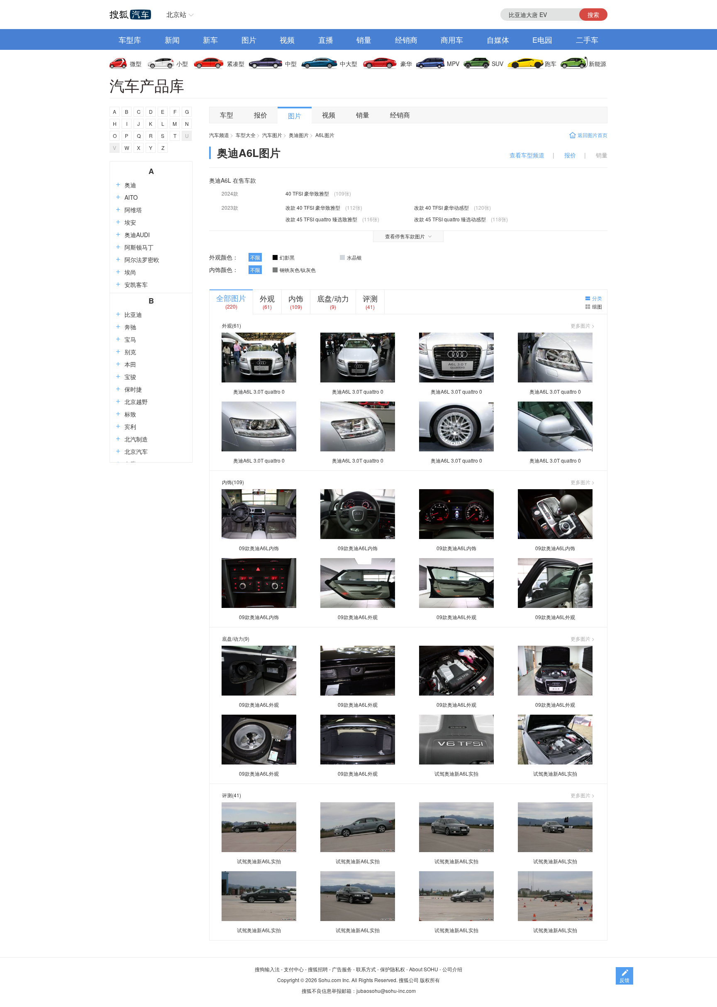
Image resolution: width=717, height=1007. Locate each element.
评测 (370, 298)
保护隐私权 (392, 969)
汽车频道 (219, 134)
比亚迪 (133, 314)
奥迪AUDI (137, 234)
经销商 (406, 39)
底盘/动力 (333, 298)
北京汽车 (136, 451)
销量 (363, 39)
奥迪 (130, 185)
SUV (497, 63)
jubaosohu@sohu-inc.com (386, 990)
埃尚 (130, 272)
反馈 (624, 979)
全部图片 (231, 298)
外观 (267, 298)
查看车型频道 (527, 155)
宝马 (130, 339)
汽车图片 (272, 134)
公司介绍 (452, 969)
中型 (291, 63)
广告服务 (342, 969)
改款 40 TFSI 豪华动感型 (441, 207)
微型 (135, 63)
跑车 (550, 63)
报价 (260, 115)
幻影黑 (287, 257)
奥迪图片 (299, 134)
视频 (287, 39)
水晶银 (354, 257)
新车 (210, 39)
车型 (226, 115)
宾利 (130, 426)
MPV (453, 63)
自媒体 (498, 39)
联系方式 (366, 969)
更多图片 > (583, 325)
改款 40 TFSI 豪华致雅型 (312, 207)
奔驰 (130, 327)
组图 (597, 306)
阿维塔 (133, 210)
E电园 (542, 39)
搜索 (593, 14)
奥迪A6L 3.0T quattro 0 (259, 391)
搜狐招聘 (318, 969)
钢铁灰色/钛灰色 (298, 269)
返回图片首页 (592, 134)
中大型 (348, 63)
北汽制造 (136, 439)
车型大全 (246, 134)
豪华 (406, 63)
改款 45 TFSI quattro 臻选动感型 (450, 219)
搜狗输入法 (267, 969)
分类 (597, 297)
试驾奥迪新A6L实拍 (456, 773)
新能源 (597, 63)
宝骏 (130, 376)
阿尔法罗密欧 (141, 259)
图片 (248, 39)
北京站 (176, 14)
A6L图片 (324, 134)
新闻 (172, 39)
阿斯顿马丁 (139, 247)
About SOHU (423, 969)
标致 (130, 414)
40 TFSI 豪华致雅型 (307, 193)
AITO (131, 197)
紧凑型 (235, 63)
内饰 (295, 298)
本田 (130, 364)
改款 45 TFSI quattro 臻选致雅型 (321, 219)
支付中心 (294, 969)
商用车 (452, 39)
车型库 (130, 39)
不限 (255, 257)
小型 (182, 63)
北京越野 (136, 401)
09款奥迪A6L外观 (358, 616)
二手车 (587, 39)
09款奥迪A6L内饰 (259, 547)
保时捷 (133, 389)
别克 (130, 352)
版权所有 (430, 979)
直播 (325, 39)
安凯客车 (136, 284)
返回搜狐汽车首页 (130, 14)
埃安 (130, 222)
